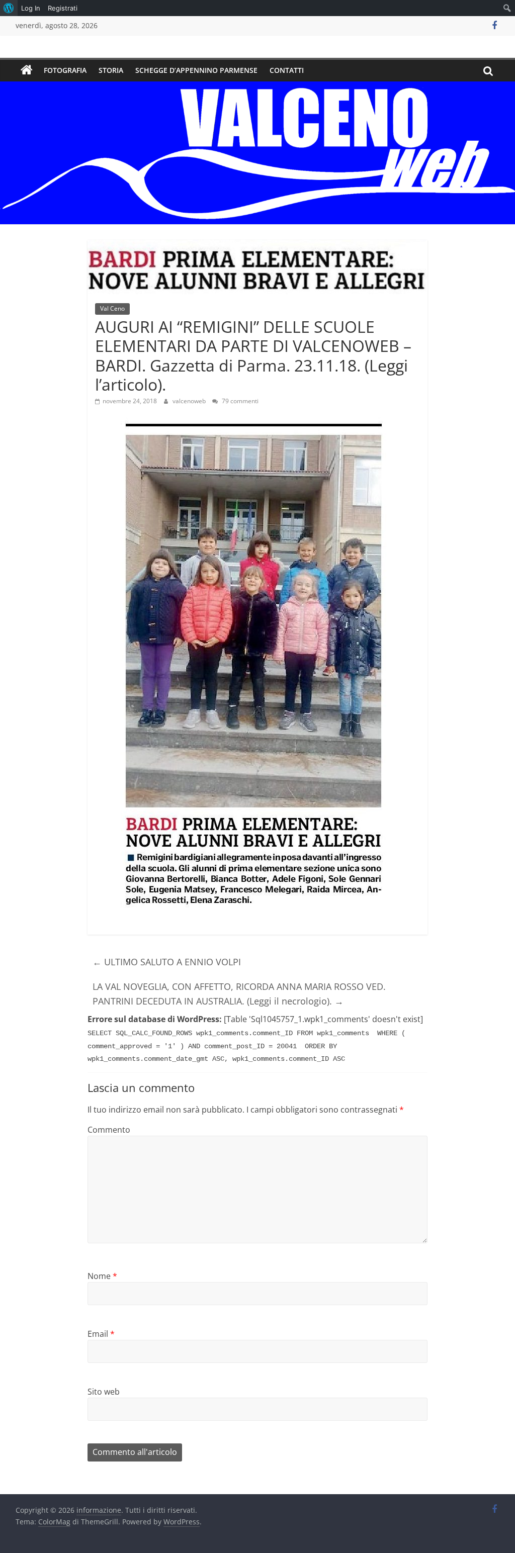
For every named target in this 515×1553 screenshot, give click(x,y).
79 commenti (239, 401)
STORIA (111, 70)
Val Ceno (112, 308)
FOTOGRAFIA (65, 70)
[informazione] (27, 70)
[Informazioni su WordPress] (9, 8)
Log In (30, 8)
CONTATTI (287, 70)
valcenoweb (190, 401)
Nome (102, 1276)
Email (101, 1333)
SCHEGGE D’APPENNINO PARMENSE (196, 70)
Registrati (62, 8)
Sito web (104, 1391)
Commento (109, 1129)
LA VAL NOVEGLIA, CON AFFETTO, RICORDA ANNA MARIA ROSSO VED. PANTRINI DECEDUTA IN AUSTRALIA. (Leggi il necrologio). (239, 993)
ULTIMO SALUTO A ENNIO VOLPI (167, 962)
